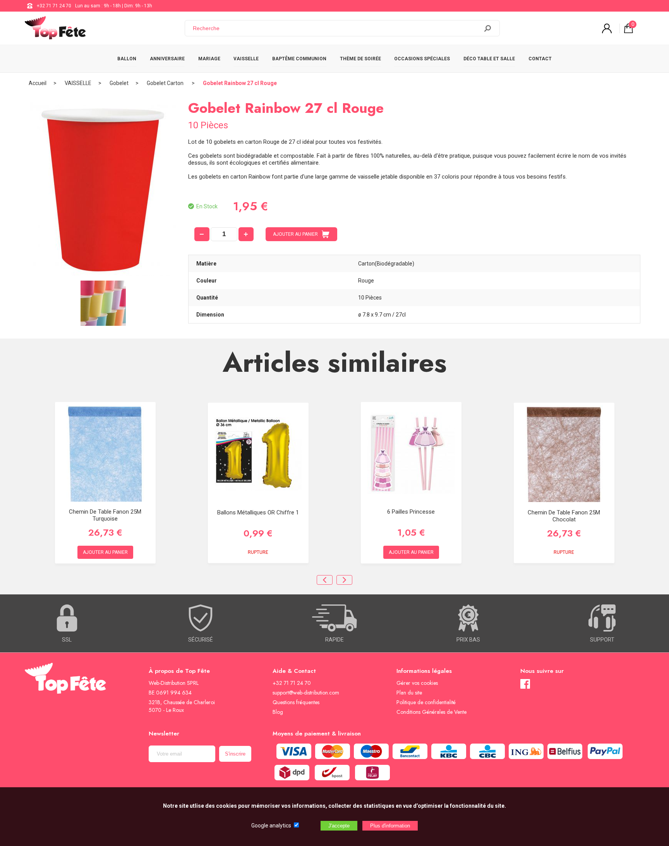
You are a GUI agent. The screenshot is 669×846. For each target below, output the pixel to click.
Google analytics (271, 825)
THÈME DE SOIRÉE (360, 58)
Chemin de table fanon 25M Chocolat (564, 516)
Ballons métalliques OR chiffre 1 (258, 512)
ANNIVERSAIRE (167, 58)
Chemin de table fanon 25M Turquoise (105, 515)
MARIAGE (209, 58)
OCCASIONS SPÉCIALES (422, 58)
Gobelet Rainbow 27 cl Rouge (240, 83)
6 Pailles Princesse (411, 511)
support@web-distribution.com (306, 692)
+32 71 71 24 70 (54, 6)
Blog (278, 712)
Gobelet (119, 83)
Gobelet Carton (166, 83)
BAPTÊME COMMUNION (299, 58)
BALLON (126, 58)
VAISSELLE (246, 58)
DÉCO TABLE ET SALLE (489, 58)
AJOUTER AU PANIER (295, 234)
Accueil (37, 83)
